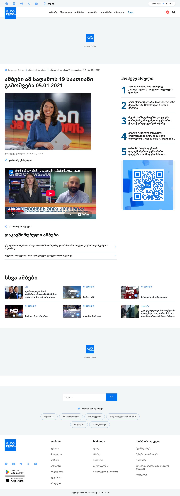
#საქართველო (71, 416)
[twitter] (29, 3)
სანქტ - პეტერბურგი (36, 316)
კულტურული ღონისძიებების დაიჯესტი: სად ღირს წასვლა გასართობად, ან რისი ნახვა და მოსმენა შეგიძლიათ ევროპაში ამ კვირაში (158, 313)
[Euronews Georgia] (10, 13)
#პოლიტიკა (99, 424)
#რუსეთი (79, 424)
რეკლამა (141, 459)
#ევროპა (49, 416)
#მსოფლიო (94, 416)
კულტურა (145, 306)
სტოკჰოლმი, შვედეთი (154, 297)
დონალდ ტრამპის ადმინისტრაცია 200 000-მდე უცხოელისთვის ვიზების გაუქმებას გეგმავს (41, 294)
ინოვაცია (55, 483)
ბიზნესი (54, 459)
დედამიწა (56, 477)
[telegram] (21, 3)
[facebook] (7, 3)
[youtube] (36, 3)
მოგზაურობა (57, 471)
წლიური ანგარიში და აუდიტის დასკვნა (152, 467)
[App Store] (15, 480)
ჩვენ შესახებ (143, 448)
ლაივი (96, 448)
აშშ (26, 287)
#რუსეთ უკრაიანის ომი (123, 416)
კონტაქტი (141, 474)
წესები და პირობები (147, 454)
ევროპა (54, 448)
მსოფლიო (56, 454)
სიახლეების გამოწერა (105, 471)
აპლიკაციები (100, 465)
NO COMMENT (88, 287)
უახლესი (98, 459)
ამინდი (97, 454)
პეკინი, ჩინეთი (92, 316)
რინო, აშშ (88, 297)
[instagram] (14, 3)
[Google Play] (15, 472)
